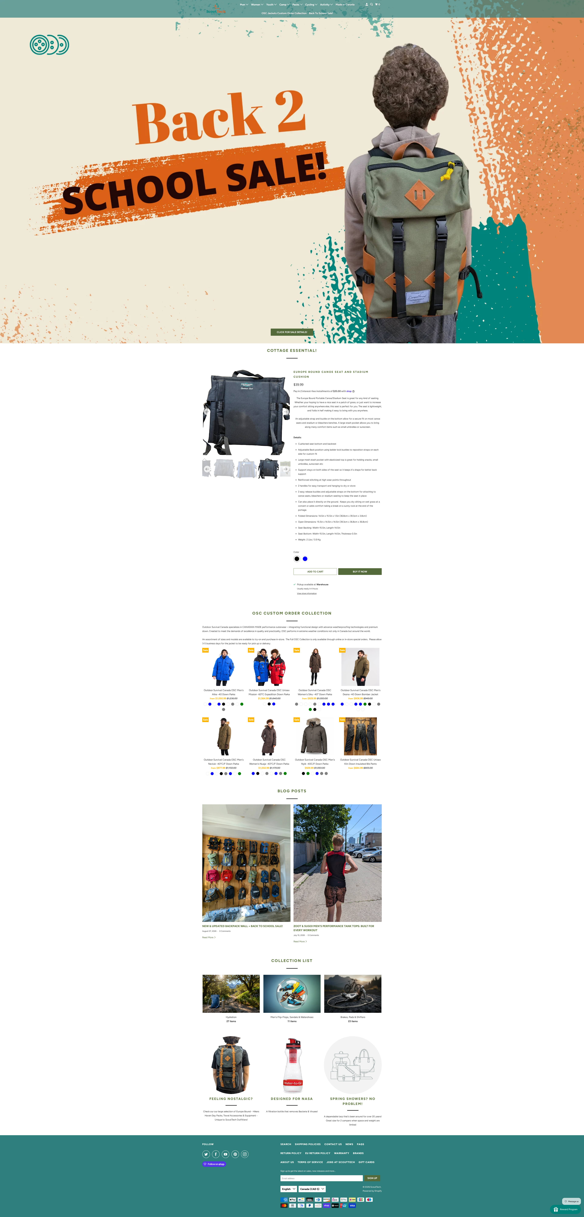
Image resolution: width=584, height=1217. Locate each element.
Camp (283, 4)
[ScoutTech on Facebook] (216, 1154)
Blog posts (292, 791)
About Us (287, 1162)
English (286, 1189)
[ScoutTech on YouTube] (226, 1154)
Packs (296, 4)
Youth (270, 4)
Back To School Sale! (321, 13)
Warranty (341, 1153)
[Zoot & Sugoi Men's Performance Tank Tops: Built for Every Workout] (338, 863)
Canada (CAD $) (310, 1189)
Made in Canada (345, 4)
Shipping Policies (308, 1144)
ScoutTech (375, 1187)
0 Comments (225, 931)
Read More (208, 937)
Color (296, 552)
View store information (307, 593)
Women (256, 4)
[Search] (372, 4)
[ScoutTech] (216, 8)
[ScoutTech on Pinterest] (235, 1154)
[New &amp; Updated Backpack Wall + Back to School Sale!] (246, 863)
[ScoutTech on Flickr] (251, 1154)
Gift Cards (367, 1162)
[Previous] (207, 411)
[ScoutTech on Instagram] (245, 1154)
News (349, 1144)
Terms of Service (310, 1162)
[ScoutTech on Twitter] (206, 1154)
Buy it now (360, 571)
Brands (358, 1153)
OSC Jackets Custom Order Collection (284, 13)
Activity (325, 4)
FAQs (360, 1144)
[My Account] (367, 4)
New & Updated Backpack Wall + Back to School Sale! (242, 926)
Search (285, 1144)
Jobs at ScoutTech (341, 1162)
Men (243, 4)
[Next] (285, 411)
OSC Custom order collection (292, 613)
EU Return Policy (317, 1153)
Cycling (310, 4)
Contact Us (333, 1144)
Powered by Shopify (372, 1191)
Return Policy (291, 1153)
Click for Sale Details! (292, 332)
